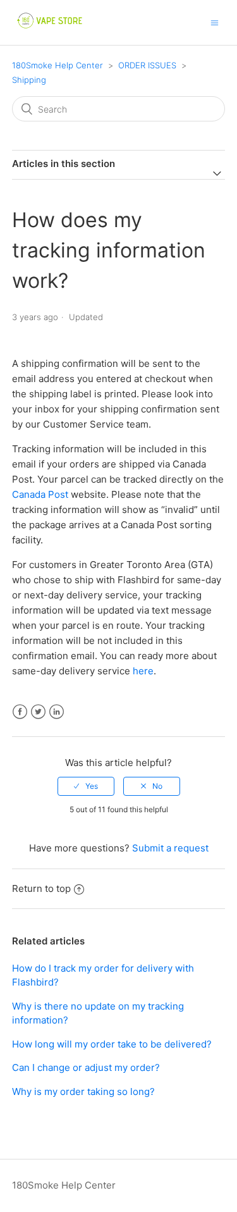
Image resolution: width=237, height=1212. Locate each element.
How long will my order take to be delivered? (112, 1044)
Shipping (29, 80)
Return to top (41, 888)
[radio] (86, 786)
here (143, 671)
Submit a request (170, 848)
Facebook (20, 712)
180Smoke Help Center (57, 65)
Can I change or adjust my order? (86, 1067)
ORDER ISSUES (148, 65)
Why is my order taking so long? (83, 1091)
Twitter (38, 712)
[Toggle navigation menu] (214, 22)
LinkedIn (56, 712)
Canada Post (40, 494)
